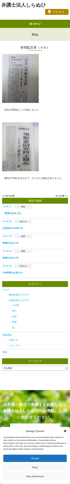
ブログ (6, 289)
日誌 (14, 316)
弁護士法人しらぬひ (23, 5)
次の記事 (60, 196)
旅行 (14, 310)
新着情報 (7, 335)
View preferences (35, 476)
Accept (35, 458)
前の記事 (9, 196)
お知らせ (13, 340)
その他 (15, 305)
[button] (65, 431)
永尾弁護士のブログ (19, 300)
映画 (14, 322)
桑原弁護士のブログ (19, 294)
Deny (35, 467)
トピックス (14, 345)
